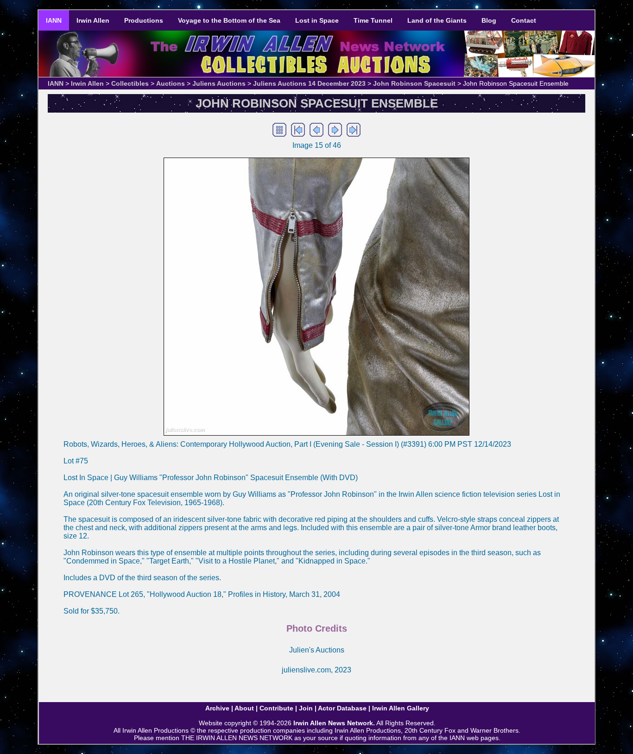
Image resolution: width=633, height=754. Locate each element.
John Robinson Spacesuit (414, 83)
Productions (143, 20)
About (244, 708)
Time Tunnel (373, 20)
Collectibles (130, 83)
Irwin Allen (92, 20)
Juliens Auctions (219, 83)
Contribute (276, 708)
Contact (523, 20)
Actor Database (342, 708)
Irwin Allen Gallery (400, 708)
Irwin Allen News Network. (334, 723)
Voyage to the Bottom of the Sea (229, 20)
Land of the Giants (437, 20)
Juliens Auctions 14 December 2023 (309, 83)
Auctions (170, 83)
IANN (54, 20)
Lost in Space (317, 20)
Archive (217, 708)
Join (306, 708)
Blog (488, 20)
